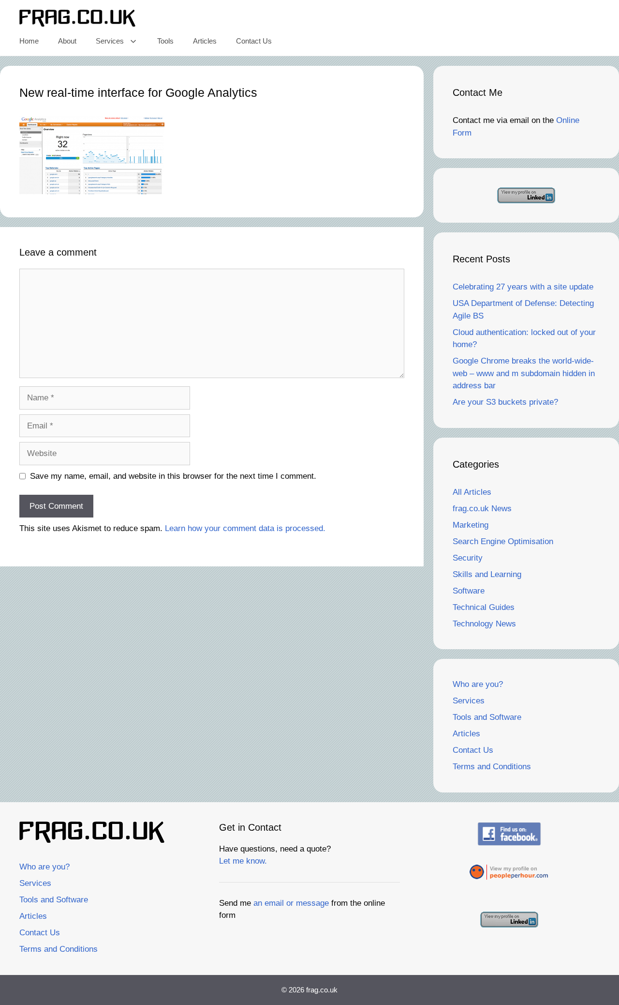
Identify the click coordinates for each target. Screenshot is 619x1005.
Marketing (470, 525)
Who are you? (478, 684)
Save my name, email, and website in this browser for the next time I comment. (173, 476)
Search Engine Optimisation (503, 541)
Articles (205, 41)
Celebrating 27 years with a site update (523, 286)
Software (469, 590)
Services (110, 41)
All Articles (472, 492)
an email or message (291, 903)
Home (29, 41)
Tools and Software (487, 717)
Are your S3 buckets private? (505, 402)
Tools (165, 41)
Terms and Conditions (492, 766)
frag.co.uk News (482, 508)
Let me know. (243, 861)
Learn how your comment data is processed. (245, 528)
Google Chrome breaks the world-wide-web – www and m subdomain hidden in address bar (524, 373)
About (67, 41)
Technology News (484, 623)
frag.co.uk (322, 990)
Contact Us (254, 41)
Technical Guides (484, 607)
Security (468, 558)
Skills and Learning (487, 574)
